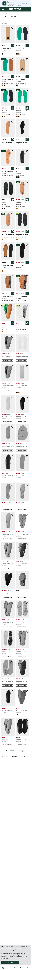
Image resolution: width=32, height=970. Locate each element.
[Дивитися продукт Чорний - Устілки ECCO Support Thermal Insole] (8, 580)
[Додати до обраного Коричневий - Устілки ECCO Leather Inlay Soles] (12, 544)
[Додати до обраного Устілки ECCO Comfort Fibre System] (27, 603)
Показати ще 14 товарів (15, 751)
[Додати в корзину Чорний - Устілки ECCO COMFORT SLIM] (27, 262)
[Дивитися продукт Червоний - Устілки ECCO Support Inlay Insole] (8, 372)
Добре (10, 962)
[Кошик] (15, 967)
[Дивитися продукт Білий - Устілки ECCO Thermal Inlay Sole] (22, 312)
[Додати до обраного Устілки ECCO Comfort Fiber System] (12, 603)
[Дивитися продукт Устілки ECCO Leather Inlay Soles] (8, 433)
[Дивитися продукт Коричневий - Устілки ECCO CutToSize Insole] (8, 312)
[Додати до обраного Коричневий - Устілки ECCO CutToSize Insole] (12, 305)
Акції (8, 13)
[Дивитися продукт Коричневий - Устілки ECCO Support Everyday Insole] (8, 727)
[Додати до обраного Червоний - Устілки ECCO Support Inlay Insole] (12, 366)
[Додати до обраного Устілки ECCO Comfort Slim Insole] (27, 691)
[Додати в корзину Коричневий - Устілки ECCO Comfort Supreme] (27, 231)
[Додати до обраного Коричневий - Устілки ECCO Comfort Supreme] (27, 213)
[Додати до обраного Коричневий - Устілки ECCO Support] (12, 337)
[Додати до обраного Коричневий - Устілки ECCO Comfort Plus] (12, 661)
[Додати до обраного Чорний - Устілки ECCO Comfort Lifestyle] (27, 28)
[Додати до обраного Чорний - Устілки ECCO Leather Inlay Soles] (27, 544)
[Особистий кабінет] (27, 967)
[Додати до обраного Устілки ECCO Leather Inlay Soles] (27, 366)
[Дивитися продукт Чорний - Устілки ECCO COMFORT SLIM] (22, 251)
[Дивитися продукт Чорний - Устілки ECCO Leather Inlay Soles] (22, 550)
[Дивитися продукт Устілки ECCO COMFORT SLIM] (8, 492)
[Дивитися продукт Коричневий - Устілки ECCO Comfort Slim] (8, 128)
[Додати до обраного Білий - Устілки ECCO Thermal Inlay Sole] (27, 305)
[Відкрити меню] (9, 967)
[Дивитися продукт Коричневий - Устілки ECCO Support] (8, 343)
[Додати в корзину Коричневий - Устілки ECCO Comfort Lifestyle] (12, 76)
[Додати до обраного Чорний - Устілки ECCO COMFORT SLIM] (27, 245)
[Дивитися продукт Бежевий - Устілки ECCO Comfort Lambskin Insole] (22, 492)
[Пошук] (3, 9)
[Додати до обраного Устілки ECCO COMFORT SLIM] (12, 485)
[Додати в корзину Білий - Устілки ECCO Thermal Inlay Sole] (27, 323)
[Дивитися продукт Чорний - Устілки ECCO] (8, 189)
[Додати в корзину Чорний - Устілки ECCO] (27, 168)
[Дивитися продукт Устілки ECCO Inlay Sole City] (8, 639)
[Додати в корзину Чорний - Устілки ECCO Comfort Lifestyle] (27, 45)
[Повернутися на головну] (15, 9)
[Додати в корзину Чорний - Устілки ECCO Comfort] (12, 45)
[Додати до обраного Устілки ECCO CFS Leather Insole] (27, 515)
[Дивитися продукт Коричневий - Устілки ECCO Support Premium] (8, 282)
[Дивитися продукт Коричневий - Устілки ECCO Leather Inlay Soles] (8, 550)
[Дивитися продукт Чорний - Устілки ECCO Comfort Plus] (22, 404)
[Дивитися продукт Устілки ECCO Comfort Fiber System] (8, 609)
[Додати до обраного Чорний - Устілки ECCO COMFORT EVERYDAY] (12, 456)
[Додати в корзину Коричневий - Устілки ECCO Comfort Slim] (12, 139)
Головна (3, 13)
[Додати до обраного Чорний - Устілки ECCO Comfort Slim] (27, 121)
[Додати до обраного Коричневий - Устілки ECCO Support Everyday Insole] (12, 720)
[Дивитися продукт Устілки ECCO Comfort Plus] (8, 404)
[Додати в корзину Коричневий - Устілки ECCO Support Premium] (12, 293)
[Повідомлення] (27, 9)
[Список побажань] (21, 967)
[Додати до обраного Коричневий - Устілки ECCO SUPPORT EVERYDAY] (27, 573)
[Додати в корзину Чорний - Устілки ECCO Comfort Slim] (27, 139)
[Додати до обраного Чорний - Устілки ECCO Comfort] (12, 28)
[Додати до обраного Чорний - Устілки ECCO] (27, 151)
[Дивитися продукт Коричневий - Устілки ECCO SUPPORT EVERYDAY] (22, 580)
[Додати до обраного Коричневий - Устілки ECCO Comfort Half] (27, 427)
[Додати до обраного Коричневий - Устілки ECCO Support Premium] (12, 276)
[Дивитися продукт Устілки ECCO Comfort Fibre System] (22, 609)
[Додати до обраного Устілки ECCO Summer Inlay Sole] (27, 337)
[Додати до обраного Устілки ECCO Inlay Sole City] (12, 632)
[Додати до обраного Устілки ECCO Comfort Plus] (12, 397)
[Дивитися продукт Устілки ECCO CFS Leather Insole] (22, 521)
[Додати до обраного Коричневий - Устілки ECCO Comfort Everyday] (27, 182)
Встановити (26, 3)
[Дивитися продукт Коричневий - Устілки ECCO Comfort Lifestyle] (8, 65)
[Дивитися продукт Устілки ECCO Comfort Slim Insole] (22, 697)
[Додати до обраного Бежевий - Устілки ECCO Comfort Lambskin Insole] (27, 485)
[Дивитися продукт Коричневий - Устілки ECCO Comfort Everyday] (22, 189)
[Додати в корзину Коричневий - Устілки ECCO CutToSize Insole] (12, 323)
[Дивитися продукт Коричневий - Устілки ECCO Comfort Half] (22, 433)
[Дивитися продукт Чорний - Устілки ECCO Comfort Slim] (22, 128)
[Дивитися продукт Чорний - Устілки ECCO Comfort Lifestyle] (22, 34)
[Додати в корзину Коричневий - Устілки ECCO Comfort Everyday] (27, 199)
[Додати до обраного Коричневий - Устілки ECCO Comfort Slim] (12, 121)
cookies (23, 946)
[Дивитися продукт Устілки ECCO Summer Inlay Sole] (22, 343)
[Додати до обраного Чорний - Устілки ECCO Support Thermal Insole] (12, 573)
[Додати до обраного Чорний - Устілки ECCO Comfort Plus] (27, 397)
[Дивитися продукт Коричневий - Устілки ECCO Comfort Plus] (8, 668)
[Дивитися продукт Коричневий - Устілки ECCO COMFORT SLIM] (22, 462)
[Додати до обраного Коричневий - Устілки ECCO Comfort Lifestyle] (12, 59)
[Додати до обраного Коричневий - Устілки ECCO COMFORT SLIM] (27, 456)
